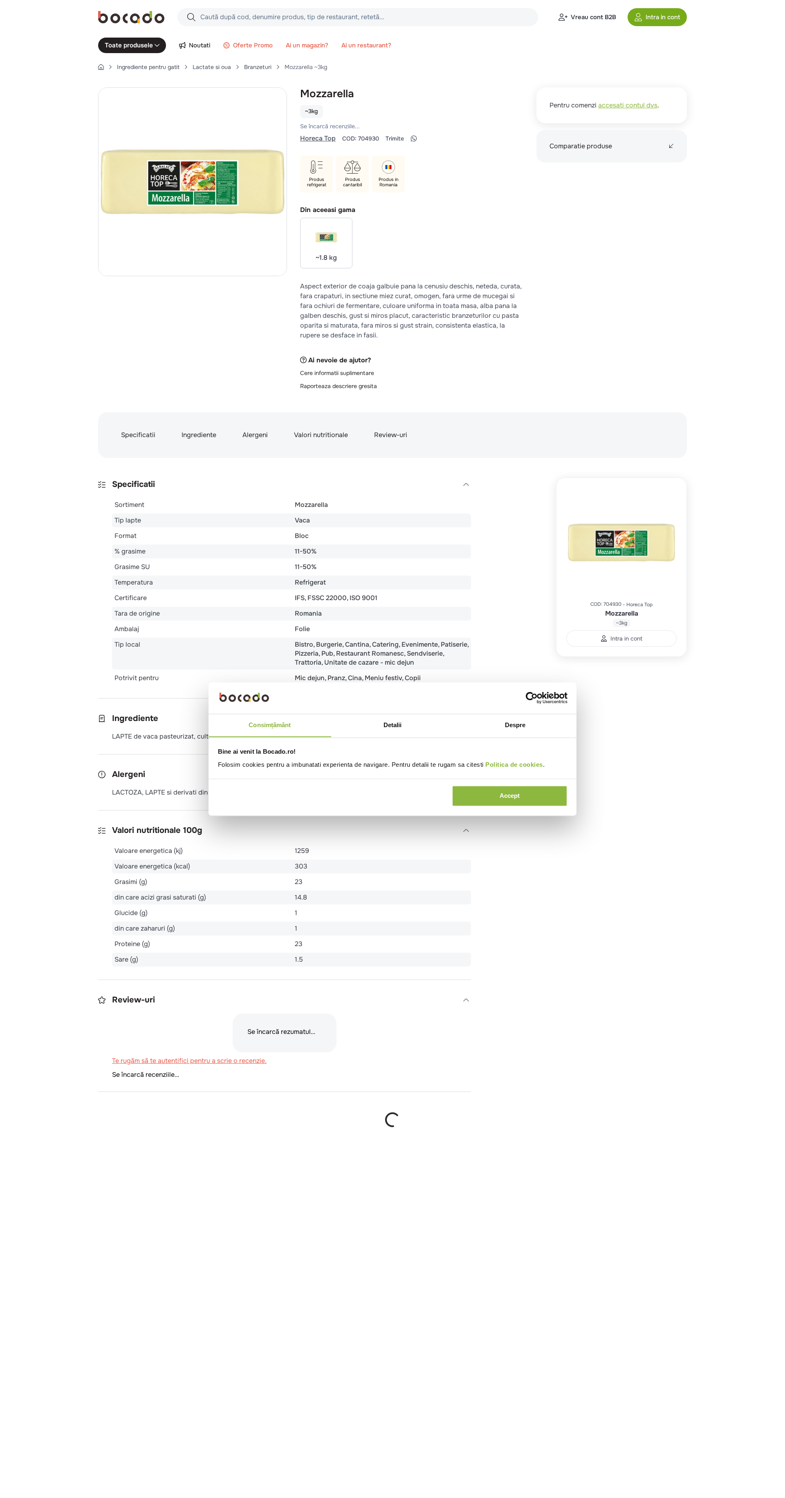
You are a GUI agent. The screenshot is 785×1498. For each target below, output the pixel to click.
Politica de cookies (514, 764)
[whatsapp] (414, 138)
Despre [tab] (515, 724)
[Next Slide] (682, 1471)
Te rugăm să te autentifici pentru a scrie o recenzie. (407, 126)
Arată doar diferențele (139, 1173)
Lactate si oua (212, 67)
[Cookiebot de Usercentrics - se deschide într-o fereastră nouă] (531, 698)
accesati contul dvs (627, 105)
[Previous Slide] (664, 1471)
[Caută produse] (191, 17)
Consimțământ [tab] (270, 724)
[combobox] (357, 17)
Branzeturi (257, 67)
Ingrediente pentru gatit (148, 67)
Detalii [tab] (393, 724)
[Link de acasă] (101, 67)
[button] (657, 17)
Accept (510, 795)
